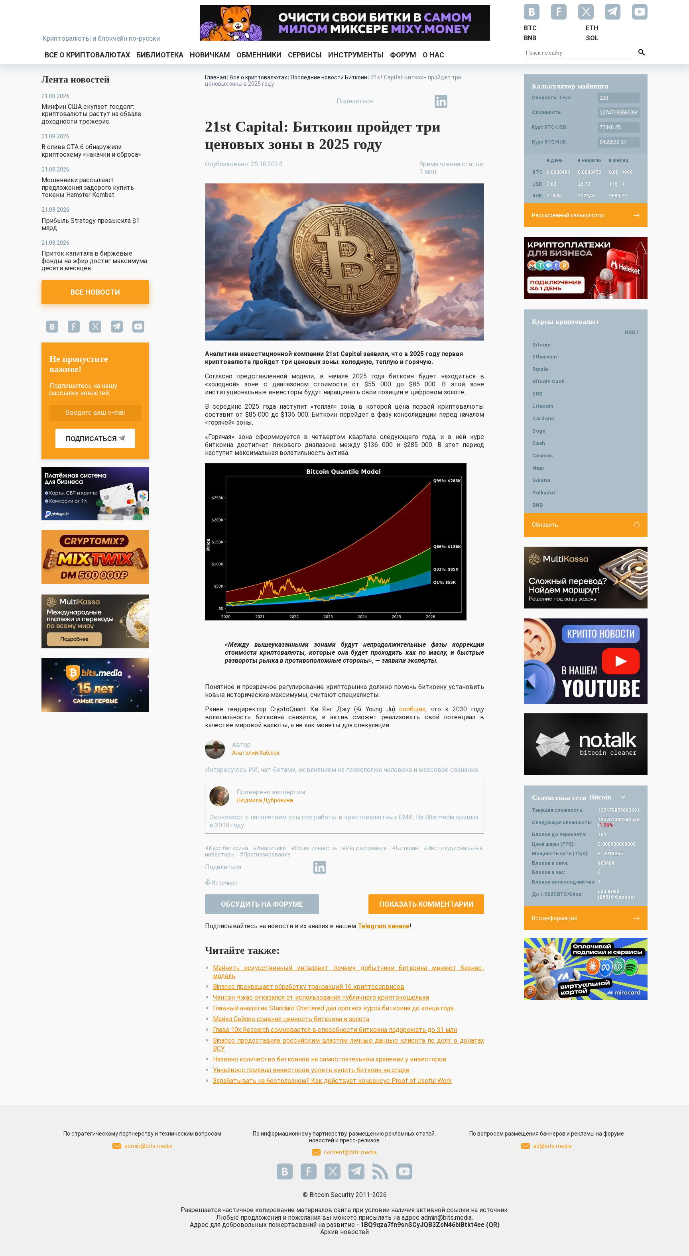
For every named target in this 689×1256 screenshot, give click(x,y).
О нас (433, 55)
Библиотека (159, 55)
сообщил (412, 709)
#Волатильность (314, 848)
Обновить (545, 525)
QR (492, 1224)
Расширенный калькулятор (568, 215)
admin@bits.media (148, 1146)
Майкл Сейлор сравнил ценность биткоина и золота (291, 1019)
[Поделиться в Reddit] (477, 101)
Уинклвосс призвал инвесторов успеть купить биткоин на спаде (311, 1070)
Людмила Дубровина (264, 800)
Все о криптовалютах (87, 55)
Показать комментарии (426, 904)
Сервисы (305, 55)
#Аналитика (269, 848)
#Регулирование (364, 848)
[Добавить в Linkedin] (441, 101)
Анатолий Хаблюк (256, 753)
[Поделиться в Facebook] (386, 101)
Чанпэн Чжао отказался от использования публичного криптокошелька (321, 997)
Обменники (259, 55)
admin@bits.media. (447, 1217)
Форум (403, 55)
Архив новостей (344, 1232)
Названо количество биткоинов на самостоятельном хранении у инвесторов (330, 1059)
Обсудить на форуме (262, 904)
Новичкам (210, 55)
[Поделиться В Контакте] (459, 101)
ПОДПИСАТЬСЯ (91, 438)
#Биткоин (405, 848)
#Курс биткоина (226, 848)
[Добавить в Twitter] (404, 101)
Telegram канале (383, 926)
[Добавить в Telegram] (422, 101)
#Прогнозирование (265, 854)
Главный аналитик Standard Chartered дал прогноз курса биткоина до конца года (333, 1008)
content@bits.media (350, 1152)
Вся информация (554, 918)
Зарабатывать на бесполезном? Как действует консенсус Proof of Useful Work (332, 1081)
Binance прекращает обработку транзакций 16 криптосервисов (308, 986)
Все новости (95, 292)
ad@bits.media (552, 1146)
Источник (224, 883)
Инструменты (356, 55)
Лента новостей (75, 79)
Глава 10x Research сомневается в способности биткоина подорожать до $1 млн (335, 1030)
